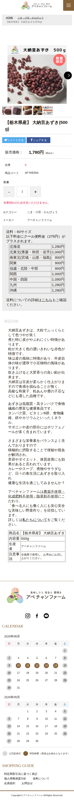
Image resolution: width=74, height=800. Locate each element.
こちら (47, 300)
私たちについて (34, 520)
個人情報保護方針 (15, 778)
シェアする (40, 140)
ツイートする (15, 140)
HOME (9, 17)
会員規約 (9, 783)
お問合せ (27, 783)
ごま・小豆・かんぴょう (31, 17)
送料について (41, 778)
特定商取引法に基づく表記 (20, 773)
